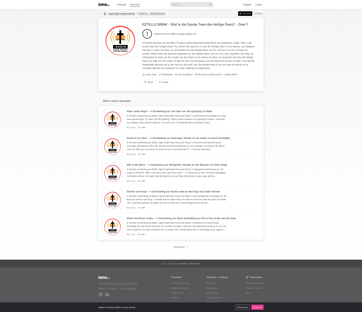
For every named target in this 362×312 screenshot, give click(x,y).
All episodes (179, 247)
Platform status (254, 288)
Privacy (112, 288)
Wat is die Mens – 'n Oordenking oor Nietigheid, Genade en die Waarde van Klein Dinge (177, 164)
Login (258, 4)
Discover (135, 4)
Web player (213, 288)
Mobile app (213, 292)
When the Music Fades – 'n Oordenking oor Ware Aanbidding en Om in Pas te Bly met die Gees (181, 218)
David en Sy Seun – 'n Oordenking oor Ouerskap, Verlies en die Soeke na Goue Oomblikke (178, 138)
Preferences (242, 307)
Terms (101, 288)
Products (121, 4)
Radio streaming (180, 288)
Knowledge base (255, 283)
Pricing (175, 297)
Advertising (177, 292)
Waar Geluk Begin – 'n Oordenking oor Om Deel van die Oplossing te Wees (169, 111)
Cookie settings (128, 288)
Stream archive (215, 297)
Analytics (211, 283)
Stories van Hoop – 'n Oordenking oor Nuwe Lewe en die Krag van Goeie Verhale (173, 191)
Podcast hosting (180, 283)
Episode (247, 13)
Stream (258, 13)
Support (247, 4)
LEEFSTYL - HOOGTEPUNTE (151, 13)
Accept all (257, 307)
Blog (248, 292)
